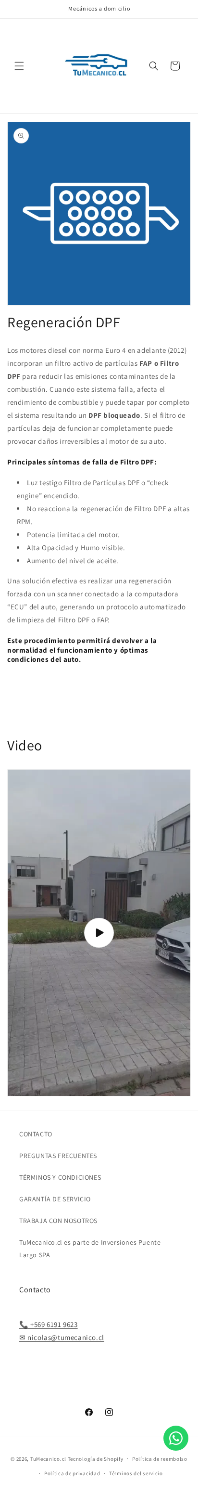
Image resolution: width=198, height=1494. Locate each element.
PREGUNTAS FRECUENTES (58, 1155)
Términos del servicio (136, 1473)
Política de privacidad (72, 1473)
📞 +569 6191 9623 (48, 1324)
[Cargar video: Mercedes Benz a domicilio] (99, 933)
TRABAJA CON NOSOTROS (58, 1220)
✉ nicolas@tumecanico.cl (61, 1337)
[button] (19, 66)
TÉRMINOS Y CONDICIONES (60, 1177)
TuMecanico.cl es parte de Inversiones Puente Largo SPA (90, 1248)
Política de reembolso (159, 1458)
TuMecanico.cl (48, 1458)
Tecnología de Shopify (96, 1458)
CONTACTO (35, 1134)
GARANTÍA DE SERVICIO (55, 1199)
